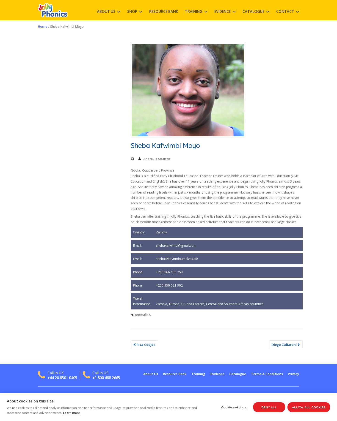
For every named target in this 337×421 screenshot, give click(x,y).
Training (193, 11)
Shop (132, 11)
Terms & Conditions (267, 374)
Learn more (71, 413)
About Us (106, 11)
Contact (285, 11)
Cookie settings (233, 407)
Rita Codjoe (145, 344)
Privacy (293, 374)
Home (42, 26)
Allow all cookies (309, 407)
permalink (142, 314)
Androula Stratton (157, 159)
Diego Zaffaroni (285, 344)
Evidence (222, 11)
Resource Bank (163, 11)
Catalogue (253, 11)
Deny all (269, 407)
